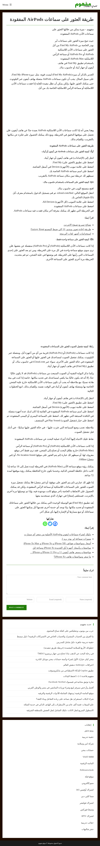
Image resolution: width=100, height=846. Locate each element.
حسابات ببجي (87, 750)
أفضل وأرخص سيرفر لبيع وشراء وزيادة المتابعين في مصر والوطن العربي (61, 687)
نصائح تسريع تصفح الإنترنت (77, 224)
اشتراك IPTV (88, 816)
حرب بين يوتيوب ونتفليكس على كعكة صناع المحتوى (70, 631)
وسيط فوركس (87, 809)
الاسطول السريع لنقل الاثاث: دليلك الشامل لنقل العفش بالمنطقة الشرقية (60, 710)
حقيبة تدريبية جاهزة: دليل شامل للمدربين (75, 642)
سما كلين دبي (87, 796)
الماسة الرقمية (87, 763)
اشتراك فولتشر (87, 803)
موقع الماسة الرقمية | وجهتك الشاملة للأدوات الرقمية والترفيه (66, 693)
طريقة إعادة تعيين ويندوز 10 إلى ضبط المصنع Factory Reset (61, 229)
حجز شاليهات (88, 829)
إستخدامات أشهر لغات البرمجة (75, 233)
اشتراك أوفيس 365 (85, 790)
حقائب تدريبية (87, 823)
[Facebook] (55, 523)
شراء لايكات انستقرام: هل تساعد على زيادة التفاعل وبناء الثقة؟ (65, 699)
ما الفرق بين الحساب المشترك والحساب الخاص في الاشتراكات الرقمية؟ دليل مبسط (55, 636)
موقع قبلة (89, 776)
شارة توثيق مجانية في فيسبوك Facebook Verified (71, 682)
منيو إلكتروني (88, 783)
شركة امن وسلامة (85, 743)
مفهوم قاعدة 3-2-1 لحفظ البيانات (78, 676)
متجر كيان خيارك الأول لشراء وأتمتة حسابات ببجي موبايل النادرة (65, 659)
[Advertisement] (28, 47)
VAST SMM (88, 757)
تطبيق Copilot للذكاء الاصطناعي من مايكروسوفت (71, 670)
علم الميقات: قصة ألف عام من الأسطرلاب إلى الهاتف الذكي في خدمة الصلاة (59, 704)
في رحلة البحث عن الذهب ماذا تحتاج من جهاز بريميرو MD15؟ (66, 653)
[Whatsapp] (45, 523)
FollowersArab (87, 770)
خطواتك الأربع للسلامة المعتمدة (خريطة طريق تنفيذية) (69, 648)
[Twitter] (50, 523)
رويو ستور (89, 730)
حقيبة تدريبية (88, 737)
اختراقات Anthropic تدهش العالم (78, 665)
